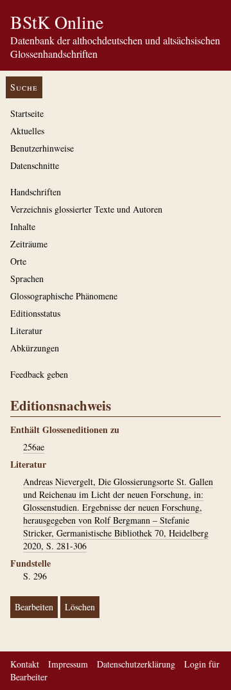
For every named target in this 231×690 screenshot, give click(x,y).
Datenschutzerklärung (136, 664)
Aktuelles (27, 131)
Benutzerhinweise (42, 148)
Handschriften (35, 192)
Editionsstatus (35, 313)
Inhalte (22, 226)
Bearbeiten (34, 607)
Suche (24, 87)
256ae (33, 447)
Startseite (27, 113)
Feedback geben (39, 374)
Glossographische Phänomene (63, 296)
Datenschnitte (34, 165)
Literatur (26, 330)
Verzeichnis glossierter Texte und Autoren (86, 209)
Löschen (80, 607)
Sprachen (27, 278)
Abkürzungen (34, 348)
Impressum (68, 664)
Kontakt (24, 664)
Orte (18, 261)
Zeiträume (28, 244)
